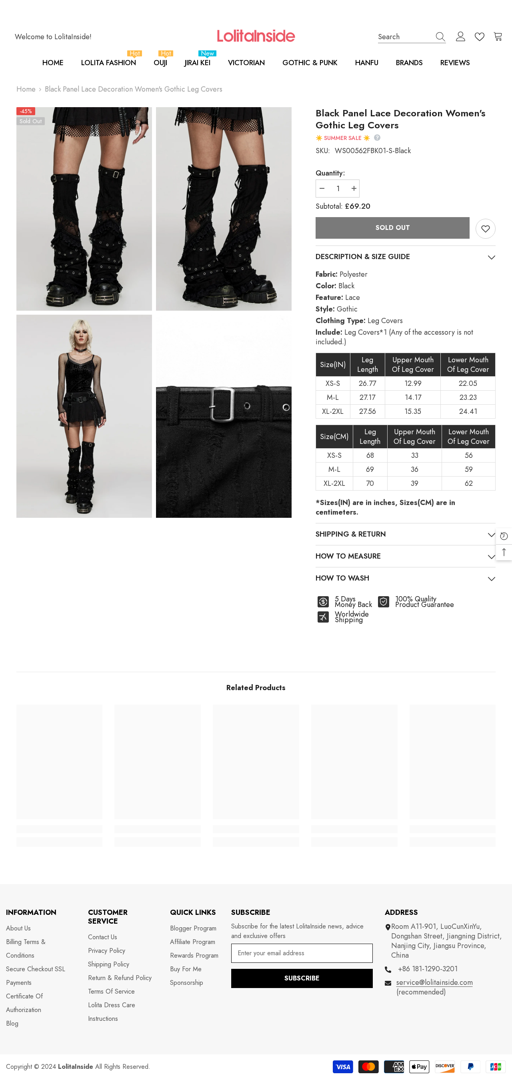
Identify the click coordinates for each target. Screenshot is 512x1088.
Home (26, 89)
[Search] (412, 36)
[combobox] (404, 36)
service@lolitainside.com (434, 982)
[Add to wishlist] (486, 229)
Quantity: (330, 173)
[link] (59, 829)
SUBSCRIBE (302, 978)
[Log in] (461, 37)
